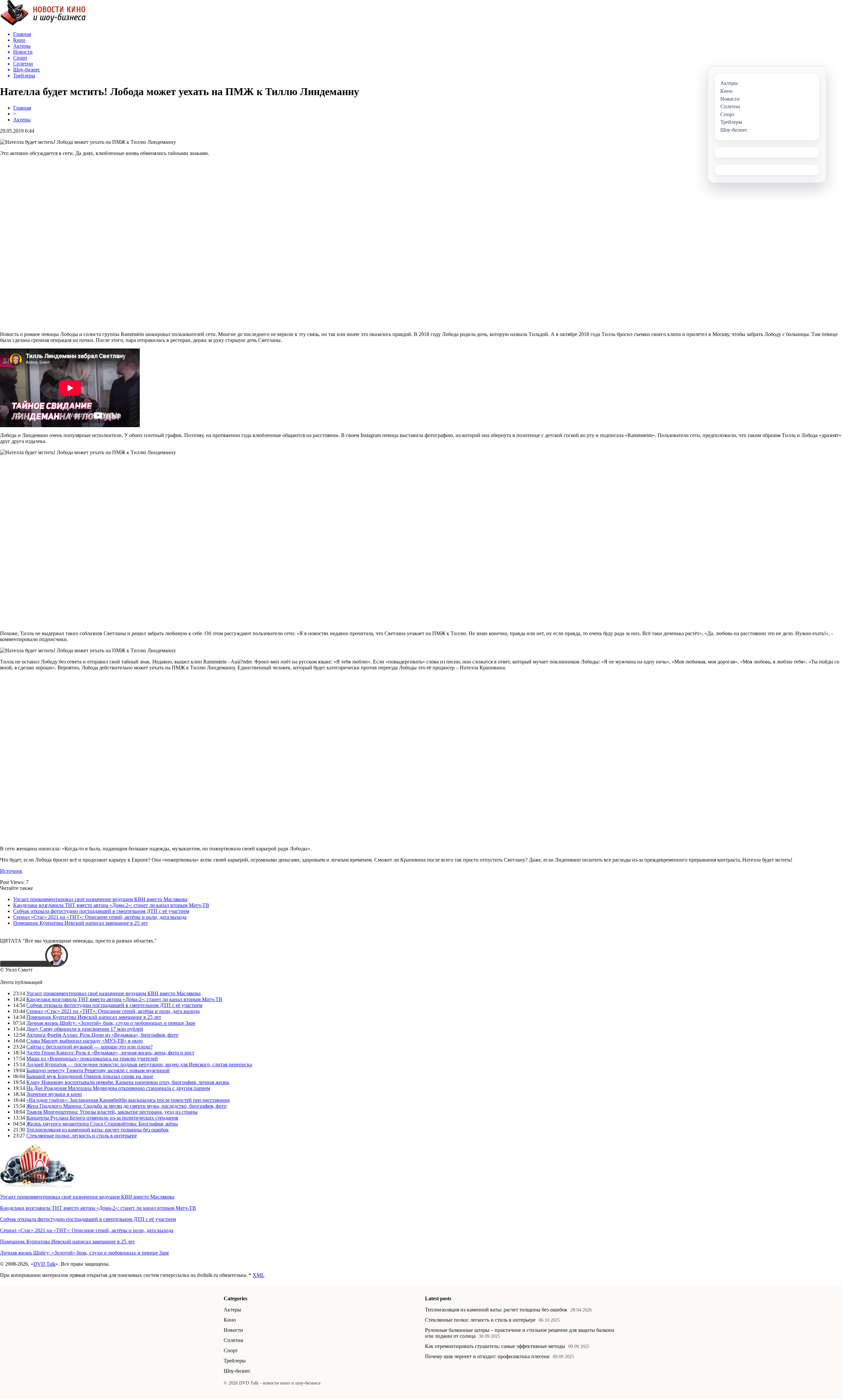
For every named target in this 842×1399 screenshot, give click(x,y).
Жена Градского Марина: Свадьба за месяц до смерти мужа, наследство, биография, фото (126, 1106)
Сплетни (233, 1340)
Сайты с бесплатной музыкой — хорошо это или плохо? (89, 1046)
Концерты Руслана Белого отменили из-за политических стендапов (102, 1118)
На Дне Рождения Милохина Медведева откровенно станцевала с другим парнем (118, 1088)
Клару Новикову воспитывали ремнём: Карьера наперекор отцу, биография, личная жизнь (127, 1082)
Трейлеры (235, 1360)
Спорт (231, 1350)
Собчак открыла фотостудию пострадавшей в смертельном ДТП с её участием (101, 911)
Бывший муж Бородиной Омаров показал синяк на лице (89, 1076)
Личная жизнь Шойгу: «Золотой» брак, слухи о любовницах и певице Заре (110, 1023)
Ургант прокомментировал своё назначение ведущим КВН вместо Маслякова (100, 899)
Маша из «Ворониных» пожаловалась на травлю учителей (92, 1058)
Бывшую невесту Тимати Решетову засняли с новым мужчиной (98, 1070)
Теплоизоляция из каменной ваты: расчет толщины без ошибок (97, 1129)
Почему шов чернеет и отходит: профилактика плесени (487, 1356)
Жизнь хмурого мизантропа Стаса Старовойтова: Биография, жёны (102, 1124)
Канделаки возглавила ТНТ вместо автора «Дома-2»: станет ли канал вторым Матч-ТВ (111, 905)
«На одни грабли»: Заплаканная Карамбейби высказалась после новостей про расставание (128, 1100)
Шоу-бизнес (237, 1371)
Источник (11, 871)
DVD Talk (44, 1264)
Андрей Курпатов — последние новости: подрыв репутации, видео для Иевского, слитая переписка (139, 1064)
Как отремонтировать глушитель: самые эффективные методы (495, 1346)
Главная (22, 108)
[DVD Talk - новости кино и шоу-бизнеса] (43, 24)
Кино (230, 1320)
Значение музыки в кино (54, 1094)
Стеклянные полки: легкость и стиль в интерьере (81, 1135)
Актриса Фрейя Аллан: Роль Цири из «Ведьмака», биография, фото (102, 1035)
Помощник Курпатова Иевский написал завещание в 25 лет (80, 923)
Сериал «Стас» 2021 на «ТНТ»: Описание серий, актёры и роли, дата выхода (99, 917)
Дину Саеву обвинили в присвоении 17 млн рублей (84, 1029)
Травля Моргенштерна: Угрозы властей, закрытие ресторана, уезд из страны (112, 1112)
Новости (233, 1330)
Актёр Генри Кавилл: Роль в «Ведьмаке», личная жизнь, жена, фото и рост (110, 1052)
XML (258, 1275)
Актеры (22, 119)
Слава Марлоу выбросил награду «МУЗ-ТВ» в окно (84, 1041)
